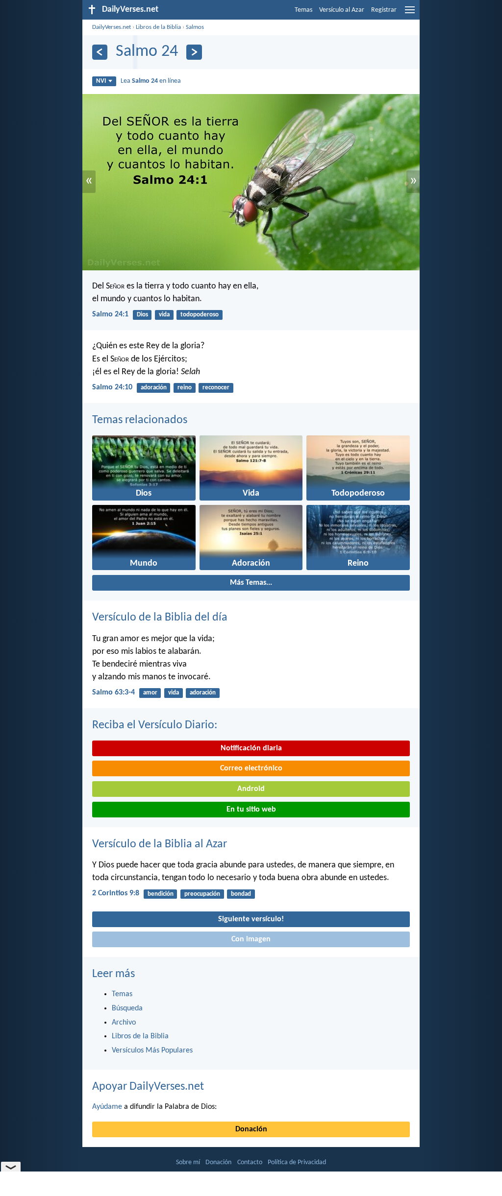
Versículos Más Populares (152, 1050)
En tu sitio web (251, 809)
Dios (142, 314)
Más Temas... (251, 583)
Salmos (195, 27)
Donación (251, 1129)
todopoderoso (199, 314)
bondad (241, 894)
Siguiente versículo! (251, 919)
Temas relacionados (139, 420)
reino (184, 387)
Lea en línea (151, 81)
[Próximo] (193, 52)
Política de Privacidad (297, 1162)
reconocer (215, 387)
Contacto (249, 1162)
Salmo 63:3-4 (113, 692)
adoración (154, 387)
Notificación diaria (251, 748)
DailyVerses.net (111, 27)
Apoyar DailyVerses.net (148, 1087)
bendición (161, 894)
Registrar (384, 10)
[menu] (410, 13)
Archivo (124, 1023)
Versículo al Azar (341, 10)
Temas (303, 10)
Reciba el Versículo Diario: (154, 725)
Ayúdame (107, 1107)
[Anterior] (99, 52)
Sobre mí (188, 1162)
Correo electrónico (251, 768)
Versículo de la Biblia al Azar (159, 844)
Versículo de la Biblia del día (159, 617)
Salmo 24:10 (112, 387)
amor (150, 693)
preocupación (202, 894)
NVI (101, 81)
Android (251, 789)
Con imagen (251, 939)
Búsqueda (127, 1008)
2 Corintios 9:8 (115, 893)
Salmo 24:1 (110, 314)
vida (164, 314)
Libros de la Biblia (158, 27)
